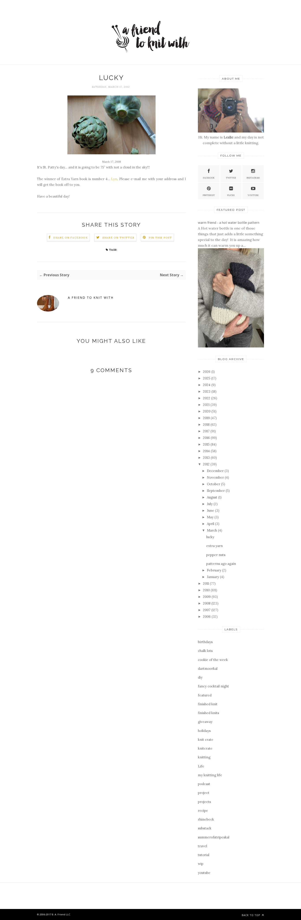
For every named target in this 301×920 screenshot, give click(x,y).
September (216, 491)
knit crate (205, 739)
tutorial (203, 855)
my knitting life (210, 775)
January (213, 577)
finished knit (207, 704)
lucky (210, 537)
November (216, 477)
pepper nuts (215, 555)
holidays (204, 731)
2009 (207, 597)
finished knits (208, 713)
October (214, 484)
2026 (207, 371)
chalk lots (205, 651)
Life (201, 766)
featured (205, 695)
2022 (207, 398)
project (203, 793)
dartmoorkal (207, 668)
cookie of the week (213, 660)
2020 (207, 411)
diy (200, 677)
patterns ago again (221, 564)
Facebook (209, 177)
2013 (207, 457)
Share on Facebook (70, 237)
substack (204, 828)
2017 (206, 431)
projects (204, 802)
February (214, 570)
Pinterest (209, 195)
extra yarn (214, 546)
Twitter (231, 177)
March (212, 530)
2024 (207, 385)
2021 (206, 405)
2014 (207, 451)
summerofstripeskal (213, 837)
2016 (207, 438)
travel (202, 846)
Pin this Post (160, 237)
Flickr (231, 195)
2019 (207, 418)
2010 (207, 590)
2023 (207, 391)
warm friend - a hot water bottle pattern (228, 222)
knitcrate (205, 748)
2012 (206, 464)
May (210, 517)
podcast (204, 784)
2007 (207, 610)
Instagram (253, 177)
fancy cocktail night (213, 686)
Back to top (251, 915)
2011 (206, 583)
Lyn (114, 179)
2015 (206, 444)
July (210, 504)
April (211, 524)
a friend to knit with (90, 297)
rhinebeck (206, 819)
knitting (204, 757)
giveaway (205, 722)
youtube (204, 873)
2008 (207, 603)
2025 (207, 378)
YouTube (253, 195)
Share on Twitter (118, 237)
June (211, 510)
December (216, 471)
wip (200, 864)
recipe (203, 810)
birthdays (205, 642)
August (212, 497)
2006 (207, 616)
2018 (206, 424)
